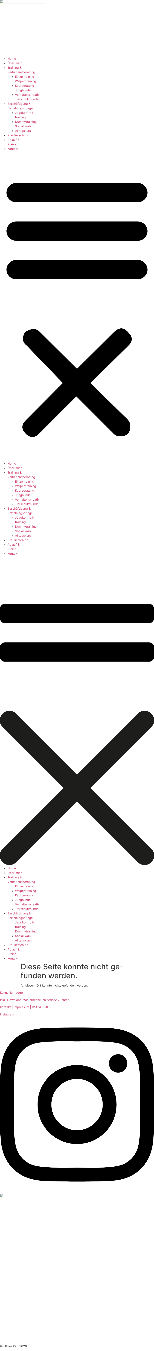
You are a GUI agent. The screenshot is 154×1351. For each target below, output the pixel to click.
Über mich (15, 63)
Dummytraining (26, 122)
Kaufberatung (24, 86)
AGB (48, 1007)
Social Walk (23, 126)
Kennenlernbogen (12, 992)
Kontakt (13, 149)
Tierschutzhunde (26, 99)
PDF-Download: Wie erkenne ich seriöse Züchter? (35, 1000)
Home (12, 58)
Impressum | (23, 1007)
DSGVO (37, 1007)
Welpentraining (25, 81)
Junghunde (23, 90)
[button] (77, 306)
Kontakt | (7, 1007)
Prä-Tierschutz (18, 135)
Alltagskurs (23, 131)
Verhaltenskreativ (27, 95)
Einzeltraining (24, 76)
